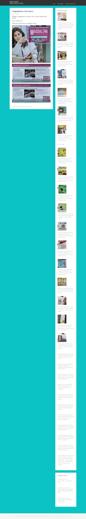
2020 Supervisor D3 (24, 106)
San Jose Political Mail (16, 2)
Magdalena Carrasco (22, 11)
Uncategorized (29, 106)
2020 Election (18, 106)
